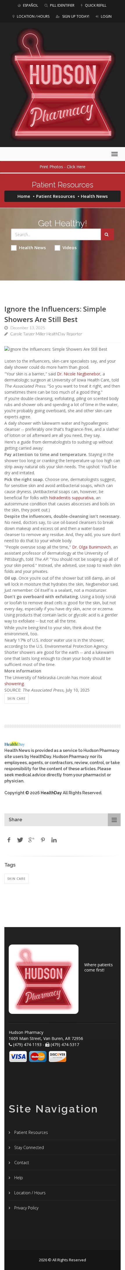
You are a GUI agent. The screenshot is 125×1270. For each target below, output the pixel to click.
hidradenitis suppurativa (71, 497)
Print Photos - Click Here (62, 166)
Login (106, 16)
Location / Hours (32, 16)
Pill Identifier (61, 5)
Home (23, 196)
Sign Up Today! (75, 16)
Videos (70, 247)
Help (18, 1177)
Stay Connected (28, 1147)
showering (14, 683)
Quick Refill (95, 5)
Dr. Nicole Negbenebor (78, 374)
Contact (21, 1162)
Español (30, 5)
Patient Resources (55, 196)
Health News (32, 247)
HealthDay (51, 792)
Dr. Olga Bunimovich (91, 547)
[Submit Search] (107, 234)
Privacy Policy (25, 1208)
